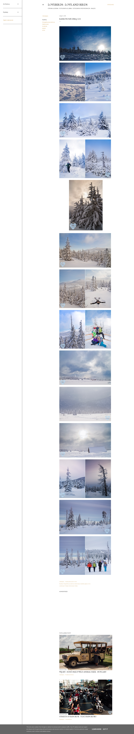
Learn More (96, 729)
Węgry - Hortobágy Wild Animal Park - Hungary (82, 672)
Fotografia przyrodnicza (81, 8)
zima (43, 30)
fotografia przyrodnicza (48, 22)
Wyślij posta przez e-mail (71, 581)
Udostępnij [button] (45, 16)
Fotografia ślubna (65, 8)
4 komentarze (68, 719)
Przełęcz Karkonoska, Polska (71, 585)
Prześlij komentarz (69, 674)
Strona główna (53, 8)
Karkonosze (45, 24)
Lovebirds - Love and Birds (67, 4)
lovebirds (44, 26)
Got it (105, 729)
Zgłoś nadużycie (8, 20)
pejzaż (44, 28)
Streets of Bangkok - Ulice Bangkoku (77, 716)
